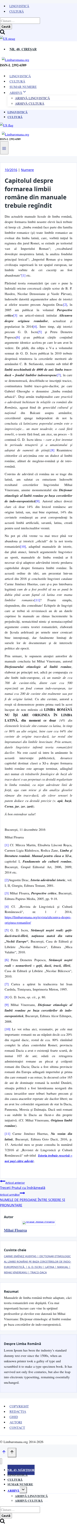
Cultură (16, 11)
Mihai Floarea (15, 1230)
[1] (23, 275)
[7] (59, 375)
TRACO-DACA (38, 1272)
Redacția (18, 1411)
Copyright (19, 1406)
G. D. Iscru (35, 1267)
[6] (18, 337)
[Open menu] (4, 147)
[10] (23, 546)
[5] (40, 332)
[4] (35, 326)
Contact (17, 1427)
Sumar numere (20, 1484)
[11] (37, 600)
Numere (27, 170)
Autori (16, 1422)
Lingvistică (19, 6)
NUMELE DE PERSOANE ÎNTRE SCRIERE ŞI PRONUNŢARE (32, 1200)
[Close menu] (1, 1461)
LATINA (49, 1267)
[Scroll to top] (4, 1452)
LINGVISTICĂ (20, 76)
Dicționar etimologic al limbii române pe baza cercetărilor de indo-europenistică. (37, 1261)
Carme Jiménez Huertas (20, 1256)
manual (62, 1267)
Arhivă (13, 1490)
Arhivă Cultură (29, 103)
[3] (15, 315)
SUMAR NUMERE (23, 86)
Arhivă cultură (29, 1500)
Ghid (14, 1417)
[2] (65, 304)
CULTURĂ (17, 81)
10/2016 (11, 170)
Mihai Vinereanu (15, 1272)
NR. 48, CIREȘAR (23, 49)
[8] (52, 450)
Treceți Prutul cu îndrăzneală (22, 1185)
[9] (37, 501)
